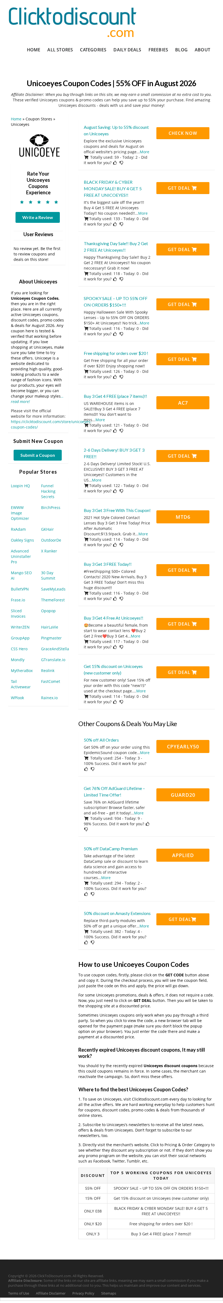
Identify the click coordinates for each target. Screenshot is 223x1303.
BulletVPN (20, 589)
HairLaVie (49, 627)
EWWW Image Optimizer (20, 513)
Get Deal (180, 188)
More (144, 151)
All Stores (60, 50)
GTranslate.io (53, 659)
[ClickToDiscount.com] (72, 21)
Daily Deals (127, 50)
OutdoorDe (51, 540)
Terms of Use (18, 1293)
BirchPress (50, 507)
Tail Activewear (21, 684)
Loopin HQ (20, 485)
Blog (181, 50)
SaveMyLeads (53, 589)
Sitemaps (108, 1293)
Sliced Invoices (18, 613)
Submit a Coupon (37, 455)
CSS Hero (19, 648)
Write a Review (37, 217)
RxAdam (18, 529)
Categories (93, 50)
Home (34, 50)
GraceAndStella (55, 648)
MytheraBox (22, 670)
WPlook (17, 697)
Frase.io (18, 599)
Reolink (47, 670)
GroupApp (20, 637)
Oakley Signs (22, 540)
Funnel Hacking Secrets (48, 491)
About (202, 50)
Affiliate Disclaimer (51, 1293)
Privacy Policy (83, 1293)
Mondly (17, 659)
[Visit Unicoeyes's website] (38, 146)
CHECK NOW (183, 133)
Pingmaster (51, 637)
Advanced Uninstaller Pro (21, 556)
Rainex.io (49, 697)
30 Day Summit (48, 575)
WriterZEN (20, 627)
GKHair (47, 529)
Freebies (158, 50)
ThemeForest (53, 599)
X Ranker (49, 551)
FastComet (50, 681)
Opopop (48, 610)
